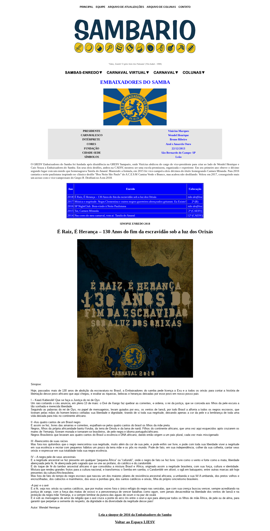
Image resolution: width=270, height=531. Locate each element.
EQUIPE (100, 6)
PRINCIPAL (86, 6)
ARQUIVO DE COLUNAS (161, 6)
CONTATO (184, 6)
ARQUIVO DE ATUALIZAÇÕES (126, 6)
